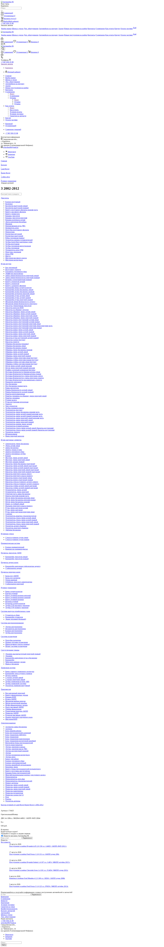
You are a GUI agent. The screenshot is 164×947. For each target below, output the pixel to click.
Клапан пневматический (14, 547)
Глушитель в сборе (12, 615)
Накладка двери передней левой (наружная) (22, 470)
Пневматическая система (10, 543)
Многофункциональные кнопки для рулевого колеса (25, 775)
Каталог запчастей (8, 911)
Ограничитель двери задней (16, 490)
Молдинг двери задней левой (16, 458)
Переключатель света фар (15, 779)
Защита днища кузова (13, 450)
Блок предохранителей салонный (18, 733)
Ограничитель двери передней (17, 492)
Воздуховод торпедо (13, 270)
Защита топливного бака (14, 452)
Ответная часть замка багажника (17, 494)
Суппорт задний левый (14, 677)
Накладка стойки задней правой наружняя (21, 488)
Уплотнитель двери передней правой (19, 422)
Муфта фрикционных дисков (16, 705)
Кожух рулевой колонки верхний (18, 595)
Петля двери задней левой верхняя (18, 366)
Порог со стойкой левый (14, 504)
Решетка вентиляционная (15, 394)
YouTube (11, 157)
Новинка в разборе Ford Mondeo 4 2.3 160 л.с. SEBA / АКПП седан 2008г (37, 878)
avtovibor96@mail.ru (10, 147)
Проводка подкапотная (14, 793)
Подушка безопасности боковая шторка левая (22, 372)
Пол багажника (11, 384)
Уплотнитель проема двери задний (18, 424)
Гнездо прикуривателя (13, 745)
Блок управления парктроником (17, 739)
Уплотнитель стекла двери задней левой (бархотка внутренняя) (29, 428)
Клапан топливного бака (14, 761)
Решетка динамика (12, 398)
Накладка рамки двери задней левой (19, 330)
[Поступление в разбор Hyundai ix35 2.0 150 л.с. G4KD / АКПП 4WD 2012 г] (5, 847)
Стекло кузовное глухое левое (16, 537)
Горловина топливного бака (16, 272)
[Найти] (2, 10)
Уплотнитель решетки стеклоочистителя (20, 516)
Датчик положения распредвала (17, 755)
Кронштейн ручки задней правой (18, 298)
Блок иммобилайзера (13, 731)
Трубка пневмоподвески (14, 408)
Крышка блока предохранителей (17, 773)
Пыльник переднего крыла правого (18, 506)
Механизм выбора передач (15, 701)
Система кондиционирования (12, 623)
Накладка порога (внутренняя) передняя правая (23, 328)
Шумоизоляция (11, 434)
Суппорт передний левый (15, 679)
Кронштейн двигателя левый (16, 557)
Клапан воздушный (12, 202)
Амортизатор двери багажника (17, 444)
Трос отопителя (11, 406)
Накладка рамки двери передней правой (20, 336)
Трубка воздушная (12, 244)
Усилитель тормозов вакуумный (17, 686)
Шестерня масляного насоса (16, 258)
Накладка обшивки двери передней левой (21, 316)
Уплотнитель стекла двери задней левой (20, 518)
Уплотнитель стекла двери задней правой (21, 520)
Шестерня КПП (11, 719)
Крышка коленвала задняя (15, 220)
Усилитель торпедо (12, 432)
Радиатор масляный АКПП (15, 715)
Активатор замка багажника (16, 727)
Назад (12, 94)
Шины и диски (6, 915)
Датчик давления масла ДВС (16, 749)
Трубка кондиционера (13, 633)
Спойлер (8, 514)
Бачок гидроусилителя (13, 591)
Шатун (8, 256)
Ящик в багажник (12, 664)
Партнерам (5, 903)
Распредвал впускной (13, 234)
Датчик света (10, 757)
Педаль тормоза (11, 675)
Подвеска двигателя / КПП (11, 553)
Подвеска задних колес (9, 562)
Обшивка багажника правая (16, 348)
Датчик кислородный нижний (16, 751)
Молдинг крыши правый (14, 462)
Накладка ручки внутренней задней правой (22, 338)
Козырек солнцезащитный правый (18, 280)
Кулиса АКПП (10, 699)
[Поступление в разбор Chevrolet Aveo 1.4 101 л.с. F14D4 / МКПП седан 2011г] (5, 871)
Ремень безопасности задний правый (19, 392)
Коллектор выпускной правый (17, 208)
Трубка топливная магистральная (18, 246)
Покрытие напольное (13, 382)
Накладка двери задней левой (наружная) (21, 466)
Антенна (8, 729)
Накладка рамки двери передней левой (20, 334)
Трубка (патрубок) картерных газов (18, 242)
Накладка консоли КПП (14, 308)
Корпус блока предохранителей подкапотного (23, 769)
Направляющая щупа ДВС (15, 226)
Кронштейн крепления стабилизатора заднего (22, 566)
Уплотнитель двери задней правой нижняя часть (23, 416)
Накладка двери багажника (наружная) (20, 464)
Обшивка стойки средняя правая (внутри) (21, 364)
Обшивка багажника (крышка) (17, 344)
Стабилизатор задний (13, 568)
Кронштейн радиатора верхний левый (20, 294)
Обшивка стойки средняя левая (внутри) (20, 362)
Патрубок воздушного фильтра (17, 230)
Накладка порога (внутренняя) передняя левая (23, 324)
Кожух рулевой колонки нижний (17, 597)
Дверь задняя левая (12, 446)
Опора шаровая (11, 580)
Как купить (14, 110)
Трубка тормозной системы (15, 684)
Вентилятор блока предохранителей (19, 743)
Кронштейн (9, 660)
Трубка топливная (12, 248)
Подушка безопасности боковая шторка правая (23, 374)
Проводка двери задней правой (17, 787)
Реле (7, 797)
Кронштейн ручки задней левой (17, 296)
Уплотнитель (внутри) (13, 410)
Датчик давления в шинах (15, 747)
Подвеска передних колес (10, 572)
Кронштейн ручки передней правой (19, 300)
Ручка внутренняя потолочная (16, 402)
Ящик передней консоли (14, 436)
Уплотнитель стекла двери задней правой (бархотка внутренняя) (30, 430)
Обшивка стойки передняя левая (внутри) (21, 358)
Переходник (10, 232)
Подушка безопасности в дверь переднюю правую (24, 378)
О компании (14, 96)
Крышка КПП (10, 697)
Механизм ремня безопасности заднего (20, 302)
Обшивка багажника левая (15, 346)
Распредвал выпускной (14, 236)
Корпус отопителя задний (15, 282)
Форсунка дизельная (13, 252)
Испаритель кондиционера (15, 629)
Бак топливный (11, 268)
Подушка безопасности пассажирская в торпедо (23, 380)
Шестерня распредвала (14, 260)
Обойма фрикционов (13, 709)
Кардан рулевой (11, 593)
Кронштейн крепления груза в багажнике (21, 658)
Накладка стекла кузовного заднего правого (22, 484)
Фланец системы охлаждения (16, 642)
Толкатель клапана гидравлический (19, 240)
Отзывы (17, 102)
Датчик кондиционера (13, 627)
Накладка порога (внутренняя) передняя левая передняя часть (28, 326)
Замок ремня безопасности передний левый (22, 276)
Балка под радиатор (12, 578)
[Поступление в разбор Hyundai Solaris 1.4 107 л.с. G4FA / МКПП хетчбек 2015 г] (5, 863)
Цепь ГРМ (9, 254)
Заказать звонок (7, 64)
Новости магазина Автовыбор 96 (16, 836)
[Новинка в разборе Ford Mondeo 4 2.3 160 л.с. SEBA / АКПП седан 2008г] (5, 879)
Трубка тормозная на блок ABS (17, 681)
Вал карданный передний (15, 693)
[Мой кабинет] (2, 39)
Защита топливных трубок (15, 454)
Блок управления (11, 737)
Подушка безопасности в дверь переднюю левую (24, 376)
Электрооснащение (8, 723)
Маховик (8, 224)
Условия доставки (8, 905)
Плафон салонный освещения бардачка (20, 370)
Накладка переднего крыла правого (19, 476)
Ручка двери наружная (14, 510)
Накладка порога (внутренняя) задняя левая (22, 320)
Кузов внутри (6, 264)
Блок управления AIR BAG (15, 735)
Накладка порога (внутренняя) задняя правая (22, 322)
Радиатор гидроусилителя (15, 603)
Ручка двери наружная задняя (16, 508)
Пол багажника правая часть (16, 386)
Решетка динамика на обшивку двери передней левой (26, 396)
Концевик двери (11, 767)
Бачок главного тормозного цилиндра (19, 671)
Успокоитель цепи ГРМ (14, 250)
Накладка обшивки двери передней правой (21, 318)
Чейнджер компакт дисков (15, 662)
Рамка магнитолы (12, 388)
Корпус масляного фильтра (15, 212)
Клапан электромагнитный (15, 763)
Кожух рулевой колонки (14, 599)
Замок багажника (12, 448)
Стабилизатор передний (14, 584)
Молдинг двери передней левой (17, 460)
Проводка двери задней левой (16, 785)
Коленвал (9, 204)
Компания (5, 897)
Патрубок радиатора (13, 640)
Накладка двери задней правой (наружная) (21, 468)
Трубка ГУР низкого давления (16, 607)
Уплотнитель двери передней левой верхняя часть (24, 418)
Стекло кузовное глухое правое (17, 539)
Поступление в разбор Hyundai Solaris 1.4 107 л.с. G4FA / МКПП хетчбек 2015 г (39, 862)
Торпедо (8, 404)
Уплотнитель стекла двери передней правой (22, 524)
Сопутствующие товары (10, 650)
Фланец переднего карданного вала (18, 717)
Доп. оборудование (8, 917)
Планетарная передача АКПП (16, 711)
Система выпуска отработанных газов (15, 611)
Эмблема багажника (13, 530)
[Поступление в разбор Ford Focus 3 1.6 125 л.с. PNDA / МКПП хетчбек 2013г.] (5, 887)
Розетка (8, 799)
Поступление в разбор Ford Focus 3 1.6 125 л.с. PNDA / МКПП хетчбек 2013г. (38, 886)
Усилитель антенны (12, 801)
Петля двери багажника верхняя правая (20, 500)
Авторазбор (5, 913)
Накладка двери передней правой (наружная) (22, 472)
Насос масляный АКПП (14, 707)
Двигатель (5, 198)
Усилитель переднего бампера (16, 528)
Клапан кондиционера (13, 631)
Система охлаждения (9, 636)
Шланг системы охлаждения (16, 646)
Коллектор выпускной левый (16, 206)
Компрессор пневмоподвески (16, 549)
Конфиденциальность (9, 909)
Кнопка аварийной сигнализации (18, 765)
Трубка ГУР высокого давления (17, 605)
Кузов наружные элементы (11, 440)
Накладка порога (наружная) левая (18, 478)
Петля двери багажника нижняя (17, 502)
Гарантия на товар (8, 907)
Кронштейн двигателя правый (17, 559)
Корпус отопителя (12, 284)
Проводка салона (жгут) (14, 795)
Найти (4, 945)
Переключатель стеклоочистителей (18, 781)
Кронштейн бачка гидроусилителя (18, 288)
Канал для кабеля (12, 759)
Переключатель (11, 777)
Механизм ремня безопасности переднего (21, 304)
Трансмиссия (6, 689)
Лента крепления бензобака (15, 222)
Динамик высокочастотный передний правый (22, 654)
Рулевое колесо (11, 400)
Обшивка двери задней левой (16, 352)
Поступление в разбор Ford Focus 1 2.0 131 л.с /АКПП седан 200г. (34, 854)
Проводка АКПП (12, 713)
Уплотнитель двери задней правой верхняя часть (24, 414)
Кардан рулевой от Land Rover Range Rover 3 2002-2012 (22, 805)
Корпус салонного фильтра (15, 286)
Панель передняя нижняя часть (17, 496)
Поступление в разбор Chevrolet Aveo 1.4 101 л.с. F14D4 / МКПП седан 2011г (38, 870)
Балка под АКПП (12, 576)
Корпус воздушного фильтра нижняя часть (21, 210)
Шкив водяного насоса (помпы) (17, 644)
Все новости (5, 842)
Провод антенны (11, 783)
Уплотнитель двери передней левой (19, 420)
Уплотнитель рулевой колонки (17, 426)
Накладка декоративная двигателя (18, 306)
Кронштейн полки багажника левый (19, 290)
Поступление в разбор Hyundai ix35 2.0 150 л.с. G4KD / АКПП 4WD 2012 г (38, 846)
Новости (4, 901)
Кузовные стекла (7, 534)
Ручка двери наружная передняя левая (19, 512)
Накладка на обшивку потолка (17, 310)
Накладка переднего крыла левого (18, 474)
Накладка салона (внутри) (15, 340)
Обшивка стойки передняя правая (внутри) (21, 360)
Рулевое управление (8, 588)
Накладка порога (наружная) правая (19, 480)
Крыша (8, 456)
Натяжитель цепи (12, 228)
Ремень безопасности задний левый (19, 390)
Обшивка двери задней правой (17, 354)
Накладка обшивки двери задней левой (20, 312)
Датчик (8, 753)
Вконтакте (12, 152)
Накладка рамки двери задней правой (19, 332)
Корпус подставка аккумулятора (17, 771)
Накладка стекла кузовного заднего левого (21, 482)
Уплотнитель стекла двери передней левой (21, 522)
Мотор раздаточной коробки (16, 703)
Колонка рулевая (11, 601)
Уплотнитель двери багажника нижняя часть (22, 412)
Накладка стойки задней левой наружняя (21, 486)
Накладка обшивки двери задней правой (20, 314)
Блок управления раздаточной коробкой (20, 741)
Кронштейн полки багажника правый (19, 292)
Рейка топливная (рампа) (14, 238)
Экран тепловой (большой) (15, 619)
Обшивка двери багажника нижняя (18, 350)
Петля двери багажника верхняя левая (19, 498)
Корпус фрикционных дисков (16, 695)
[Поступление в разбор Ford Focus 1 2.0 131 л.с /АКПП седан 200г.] (5, 855)
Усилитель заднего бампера (15, 526)
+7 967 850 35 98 (7, 23)
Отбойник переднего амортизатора (18, 582)
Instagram (11, 154)
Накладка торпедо (12, 342)
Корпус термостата (12, 214)
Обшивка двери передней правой (18, 356)
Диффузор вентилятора (14, 274)
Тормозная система (8, 668)
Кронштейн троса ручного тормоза (18, 673)
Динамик (8, 656)
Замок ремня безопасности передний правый (22, 278)
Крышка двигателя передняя (16, 218)
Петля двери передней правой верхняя (20, 368)
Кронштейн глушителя (14, 617)
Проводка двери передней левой (17, 789)
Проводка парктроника (14, 791)
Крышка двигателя (12, 216)
